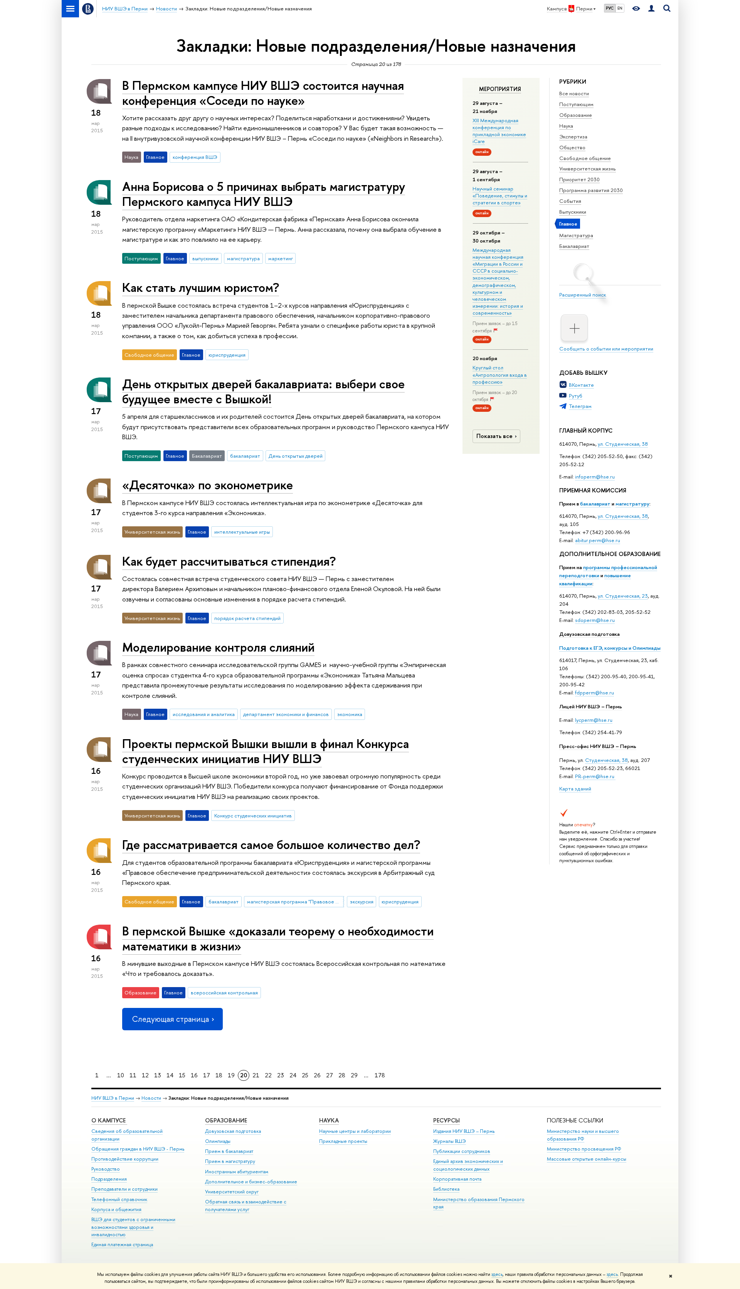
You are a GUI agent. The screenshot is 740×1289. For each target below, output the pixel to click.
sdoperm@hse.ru (595, 620)
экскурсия (361, 901)
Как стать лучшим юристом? (200, 287)
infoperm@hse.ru (595, 476)
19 (231, 1075)
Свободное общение (585, 158)
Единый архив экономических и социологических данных (468, 1165)
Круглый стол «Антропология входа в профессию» (500, 374)
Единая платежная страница (122, 1244)
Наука (566, 125)
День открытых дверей (296, 455)
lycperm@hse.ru (593, 719)
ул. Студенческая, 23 (623, 595)
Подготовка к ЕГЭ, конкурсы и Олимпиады (610, 647)
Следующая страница (170, 1019)
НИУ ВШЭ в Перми (112, 1098)
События (570, 200)
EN (619, 8)
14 (169, 1075)
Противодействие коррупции (124, 1159)
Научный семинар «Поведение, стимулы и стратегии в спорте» (500, 195)
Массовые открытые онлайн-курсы (586, 1159)
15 (182, 1075)
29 (354, 1075)
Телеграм (580, 406)
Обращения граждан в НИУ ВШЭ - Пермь (137, 1149)
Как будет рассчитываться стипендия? (229, 561)
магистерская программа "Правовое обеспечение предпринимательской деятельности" (295, 901)
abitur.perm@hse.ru (597, 540)
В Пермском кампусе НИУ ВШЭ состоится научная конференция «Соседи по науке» (263, 93)
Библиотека (446, 1189)
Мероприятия (500, 89)
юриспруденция (227, 354)
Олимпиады (217, 1141)
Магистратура (576, 235)
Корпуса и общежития (116, 1209)
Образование (575, 114)
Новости (151, 1098)
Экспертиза (573, 136)
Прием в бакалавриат (229, 1151)
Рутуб (575, 395)
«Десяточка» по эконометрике (207, 484)
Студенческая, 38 (606, 760)
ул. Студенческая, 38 (623, 443)
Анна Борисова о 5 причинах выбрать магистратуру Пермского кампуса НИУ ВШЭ (263, 194)
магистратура (243, 258)
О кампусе (109, 1120)
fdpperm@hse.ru (594, 692)
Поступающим (576, 104)
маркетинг (280, 258)
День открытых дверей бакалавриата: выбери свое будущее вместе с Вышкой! (263, 391)
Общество (572, 147)
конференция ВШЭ (195, 156)
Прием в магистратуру (230, 1161)
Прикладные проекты (343, 1141)
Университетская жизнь (587, 168)
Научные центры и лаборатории (355, 1131)
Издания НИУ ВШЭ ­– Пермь (463, 1131)
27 (329, 1075)
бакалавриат (595, 503)
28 (341, 1075)
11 (133, 1075)
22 (268, 1075)
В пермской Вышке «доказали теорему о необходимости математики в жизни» (278, 938)
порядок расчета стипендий (247, 618)
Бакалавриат (574, 246)
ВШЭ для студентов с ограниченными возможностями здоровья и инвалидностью (133, 1227)
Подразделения (109, 1179)
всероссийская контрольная (224, 992)
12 (145, 1075)
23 (280, 1075)
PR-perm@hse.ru (594, 776)
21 (255, 1075)
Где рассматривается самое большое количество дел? (271, 844)
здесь (497, 1274)
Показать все (494, 436)
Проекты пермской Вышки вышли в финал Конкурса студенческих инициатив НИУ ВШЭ (265, 751)
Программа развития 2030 (591, 190)
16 (194, 1075)
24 (292, 1075)
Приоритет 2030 (579, 179)
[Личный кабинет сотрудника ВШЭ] (651, 8)
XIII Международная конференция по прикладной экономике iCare (499, 131)
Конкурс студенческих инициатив (253, 815)
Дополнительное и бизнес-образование (251, 1181)
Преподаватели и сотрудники (124, 1189)
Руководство (105, 1169)
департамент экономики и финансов (286, 714)
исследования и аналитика (204, 714)
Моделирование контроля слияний (218, 647)
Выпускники (572, 211)
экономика (349, 714)
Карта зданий (575, 788)
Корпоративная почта (457, 1179)
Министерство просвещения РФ (584, 1149)
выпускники (205, 258)
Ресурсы (446, 1120)
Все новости (574, 93)
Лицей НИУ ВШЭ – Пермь (590, 706)
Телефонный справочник (119, 1199)
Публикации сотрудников (461, 1151)
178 (380, 1075)
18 (218, 1075)
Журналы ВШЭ (449, 1141)
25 (305, 1075)
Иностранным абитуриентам (236, 1171)
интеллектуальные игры (242, 531)
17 (206, 1075)
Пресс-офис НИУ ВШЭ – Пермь (597, 746)
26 (317, 1075)
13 (157, 1075)
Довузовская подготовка (589, 633)
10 (120, 1075)
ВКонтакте (581, 384)
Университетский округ (232, 1191)
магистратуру (632, 503)
